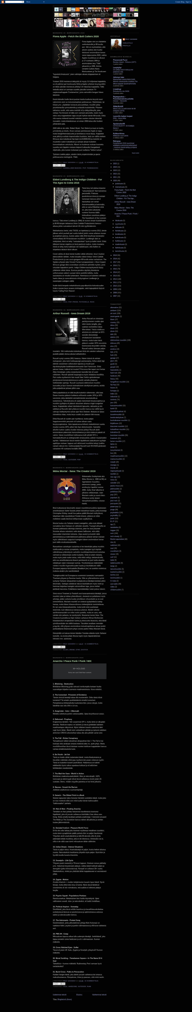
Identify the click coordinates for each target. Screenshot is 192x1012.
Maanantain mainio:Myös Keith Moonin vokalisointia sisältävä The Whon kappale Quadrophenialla (125, 81)
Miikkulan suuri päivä (120, 136)
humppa (113, 391)
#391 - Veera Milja (119, 118)
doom (112, 328)
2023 (115, 170)
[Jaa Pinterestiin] (64, 165)
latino (112, 444)
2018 (115, 259)
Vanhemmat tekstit (99, 995)
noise (112, 480)
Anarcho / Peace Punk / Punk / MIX (72, 661)
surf (111, 557)
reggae (112, 530)
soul (112, 548)
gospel (112, 367)
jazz (112, 403)
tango (112, 566)
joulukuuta (119, 184)
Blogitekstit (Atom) (65, 999)
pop (84, 168)
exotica (84, 649)
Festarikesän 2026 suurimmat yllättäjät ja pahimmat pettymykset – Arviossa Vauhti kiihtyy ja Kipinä (125, 145)
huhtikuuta (119, 241)
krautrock (113, 438)
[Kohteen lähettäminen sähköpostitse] (54, 165)
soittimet (113, 545)
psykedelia (84, 302)
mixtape (113, 465)
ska (111, 542)
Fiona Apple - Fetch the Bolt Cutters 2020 (76, 36)
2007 (115, 296)
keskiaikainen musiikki (118, 420)
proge (75, 302)
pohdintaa (114, 492)
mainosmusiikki (116, 459)
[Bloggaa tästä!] (56, 165)
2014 (115, 272)
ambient (113, 310)
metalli (112, 462)
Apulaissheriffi (119, 124)
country (113, 322)
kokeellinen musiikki (72, 168)
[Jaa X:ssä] (59, 165)
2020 (115, 181)
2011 (115, 282)
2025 (115, 164)
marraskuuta (120, 187)
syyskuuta (119, 224)
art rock (113, 313)
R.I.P (112, 521)
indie (112, 394)
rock (92, 302)
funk (112, 355)
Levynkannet (115, 450)
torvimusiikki (115, 578)
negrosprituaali (115, 471)
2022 (115, 174)
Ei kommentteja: (92, 162)
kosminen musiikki (117, 435)
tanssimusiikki (115, 569)
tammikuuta (120, 251)
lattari (112, 447)
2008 (115, 293)
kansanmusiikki (116, 406)
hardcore (72, 986)
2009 (115, 289)
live (111, 453)
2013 (115, 276)
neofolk (113, 474)
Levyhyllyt (117, 68)
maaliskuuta (120, 244)
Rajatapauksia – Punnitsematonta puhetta (123, 98)
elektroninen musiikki (118, 340)
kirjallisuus (114, 423)
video (112, 587)
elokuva (113, 343)
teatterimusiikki (116, 572)
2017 (115, 262)
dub (111, 334)
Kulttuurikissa (118, 134)
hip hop (113, 385)
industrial (113, 397)
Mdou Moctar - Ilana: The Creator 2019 (74, 471)
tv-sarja (113, 581)
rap (111, 524)
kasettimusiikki (116, 414)
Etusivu (79, 995)
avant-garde (114, 316)
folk (65, 302)
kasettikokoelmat (116, 411)
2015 (115, 269)
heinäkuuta (119, 231)
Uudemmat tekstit (59, 995)
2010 (115, 286)
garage (112, 358)
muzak (112, 468)
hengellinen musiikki (118, 382)
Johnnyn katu (118, 77)
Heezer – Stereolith (120, 101)
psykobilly (114, 515)
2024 (115, 167)
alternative (114, 307)
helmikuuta (119, 248)
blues (65, 649)
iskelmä (113, 400)
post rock (113, 501)
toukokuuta (119, 237)
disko (112, 325)
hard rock (113, 373)
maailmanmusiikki (117, 456)
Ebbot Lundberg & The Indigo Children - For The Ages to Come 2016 (77, 181)
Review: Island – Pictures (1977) (124, 62)
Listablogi (117, 89)
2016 (115, 265)
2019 (115, 255)
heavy (112, 379)
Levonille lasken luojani (122, 116)
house (112, 388)
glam (112, 361)
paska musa (115, 486)
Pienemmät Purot (120, 60)
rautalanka (114, 527)
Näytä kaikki (135, 153)
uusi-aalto (114, 584)
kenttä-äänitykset (116, 417)
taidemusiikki (92, 168)
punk (89, 986)
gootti (112, 364)
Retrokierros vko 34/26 (121, 91)
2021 (115, 177)
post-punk (114, 503)
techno (112, 575)
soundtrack (114, 551)
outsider (72, 459)
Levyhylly (96, 11)
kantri (112, 408)
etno (78, 649)
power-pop (114, 507)
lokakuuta (119, 220)
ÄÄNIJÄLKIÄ (118, 106)
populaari (113, 498)
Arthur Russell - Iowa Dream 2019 (71, 313)
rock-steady (114, 536)
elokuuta (118, 227)
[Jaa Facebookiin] (61, 165)
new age (113, 477)
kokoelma (114, 432)
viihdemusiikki (115, 590)
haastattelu (114, 370)
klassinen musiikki (117, 426)
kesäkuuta (119, 234)
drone (72, 649)
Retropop (117, 141)
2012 (115, 279)
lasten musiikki (116, 441)
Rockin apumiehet (117, 539)
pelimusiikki (114, 489)
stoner (112, 554)
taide (112, 560)
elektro (112, 337)
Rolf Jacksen (131, 39)
